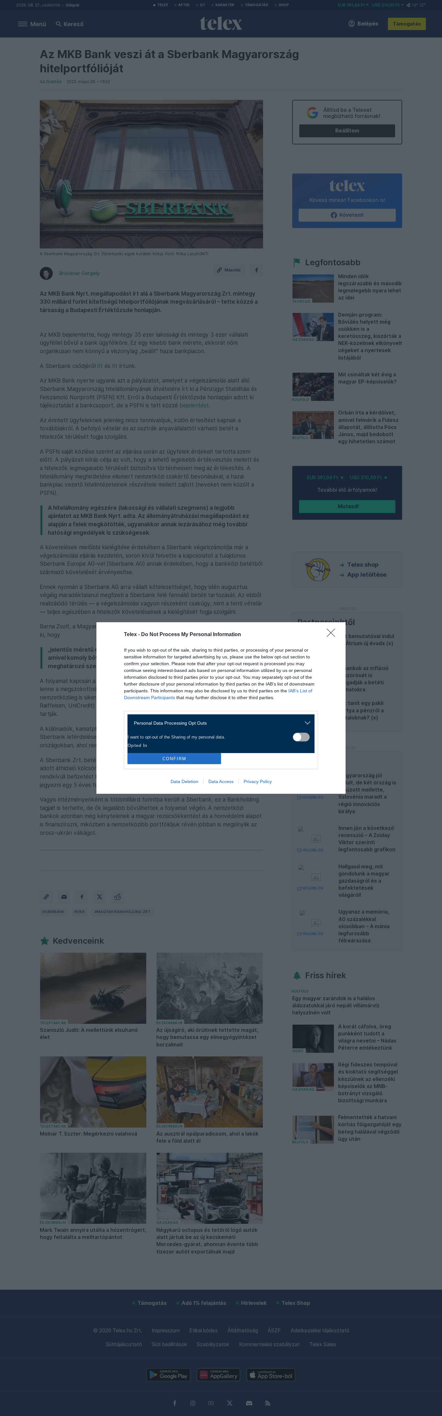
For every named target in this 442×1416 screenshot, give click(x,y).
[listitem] (218, 722)
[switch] (301, 737)
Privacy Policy (258, 781)
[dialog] (221, 708)
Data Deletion (184, 781)
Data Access (221, 781)
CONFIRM (174, 758)
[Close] (333, 635)
